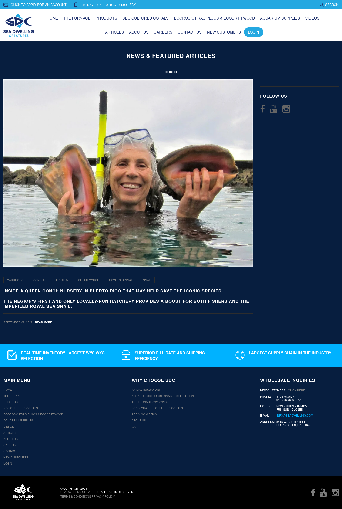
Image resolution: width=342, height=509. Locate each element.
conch (38, 280)
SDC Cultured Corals (145, 18)
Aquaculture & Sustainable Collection (163, 395)
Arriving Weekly (144, 414)
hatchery (61, 280)
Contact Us (190, 32)
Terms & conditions (75, 496)
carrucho (15, 280)
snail (147, 280)
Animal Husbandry (146, 389)
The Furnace (77, 18)
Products (106, 18)
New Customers (224, 32)
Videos (312, 18)
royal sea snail (121, 280)
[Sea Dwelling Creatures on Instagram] (286, 109)
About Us (139, 32)
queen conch (88, 280)
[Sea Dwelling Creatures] (23, 492)
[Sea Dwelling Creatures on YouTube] (274, 109)
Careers (163, 32)
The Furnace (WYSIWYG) (150, 402)
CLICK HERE (296, 390)
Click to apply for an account (39, 4)
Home (52, 18)
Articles (114, 32)
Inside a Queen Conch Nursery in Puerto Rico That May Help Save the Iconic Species (112, 291)
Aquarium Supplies (280, 18)
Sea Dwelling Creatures (79, 492)
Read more (43, 322)
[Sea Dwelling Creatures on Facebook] (262, 109)
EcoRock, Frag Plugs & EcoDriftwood (214, 18)
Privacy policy (103, 496)
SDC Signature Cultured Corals (157, 408)
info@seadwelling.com (294, 415)
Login (253, 32)
